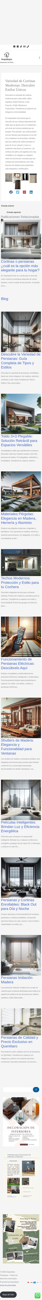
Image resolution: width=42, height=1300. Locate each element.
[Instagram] (18, 46)
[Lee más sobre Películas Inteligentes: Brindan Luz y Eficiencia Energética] (21, 800)
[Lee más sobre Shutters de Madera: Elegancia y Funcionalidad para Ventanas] (21, 718)
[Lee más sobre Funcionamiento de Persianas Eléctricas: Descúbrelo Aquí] (21, 637)
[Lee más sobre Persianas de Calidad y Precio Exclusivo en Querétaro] (21, 1022)
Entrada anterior (7, 206)
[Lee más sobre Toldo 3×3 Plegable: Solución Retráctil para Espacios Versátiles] (21, 414)
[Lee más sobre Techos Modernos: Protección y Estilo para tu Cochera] (21, 562)
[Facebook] (14, 46)
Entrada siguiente (14, 212)
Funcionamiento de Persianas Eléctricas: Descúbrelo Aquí (18, 663)
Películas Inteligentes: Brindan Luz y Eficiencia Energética (20, 826)
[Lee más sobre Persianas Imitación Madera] (21, 955)
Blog (4, 299)
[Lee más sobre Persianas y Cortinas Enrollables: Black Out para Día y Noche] (21, 877)
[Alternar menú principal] (39, 57)
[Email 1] (24, 46)
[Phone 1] (28, 46)
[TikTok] (21, 46)
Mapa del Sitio (8, 1295)
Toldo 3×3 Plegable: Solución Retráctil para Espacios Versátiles (19, 440)
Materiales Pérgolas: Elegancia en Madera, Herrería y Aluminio (18, 518)
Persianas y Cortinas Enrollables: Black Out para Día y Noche (18, 904)
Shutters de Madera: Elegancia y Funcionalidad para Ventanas (17, 746)
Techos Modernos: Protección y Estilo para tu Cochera (20, 582)
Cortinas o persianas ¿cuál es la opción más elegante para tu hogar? (20, 265)
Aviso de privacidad (8, 1285)
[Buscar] (36, 1089)
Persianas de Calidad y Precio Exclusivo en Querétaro (19, 1041)
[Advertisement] (21, 22)
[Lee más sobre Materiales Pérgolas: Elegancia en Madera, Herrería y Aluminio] (21, 491)
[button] (11, 192)
